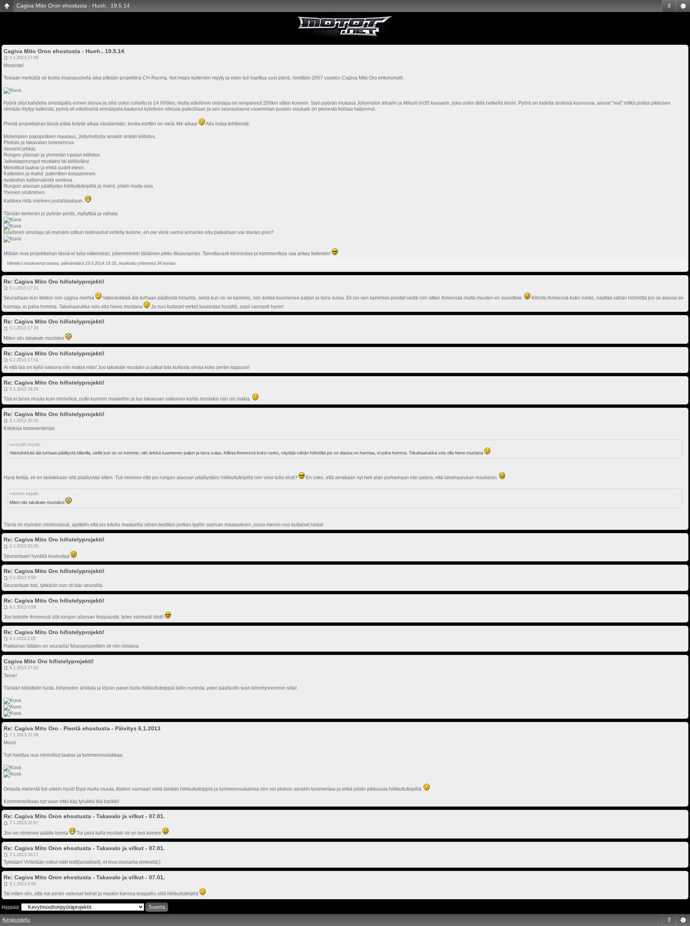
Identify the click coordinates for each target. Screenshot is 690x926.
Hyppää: (11, 907)
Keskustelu (16, 919)
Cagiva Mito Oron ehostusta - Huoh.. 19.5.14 (73, 5)
